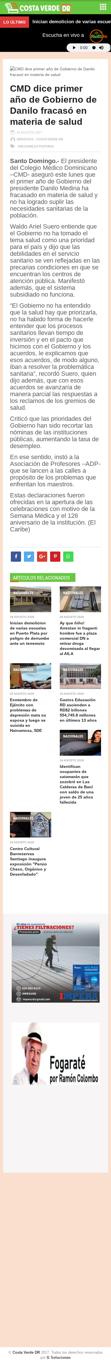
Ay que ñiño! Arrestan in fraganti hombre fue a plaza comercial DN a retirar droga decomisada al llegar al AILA (80, 638)
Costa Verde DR (26, 1352)
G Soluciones (59, 1357)
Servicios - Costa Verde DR (40, 139)
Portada (46, 146)
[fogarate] (55, 1053)
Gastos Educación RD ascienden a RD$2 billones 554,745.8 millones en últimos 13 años (78, 710)
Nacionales (27, 146)
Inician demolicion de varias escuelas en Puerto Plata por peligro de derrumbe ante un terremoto (29, 633)
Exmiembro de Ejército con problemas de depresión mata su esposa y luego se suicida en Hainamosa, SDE (28, 715)
